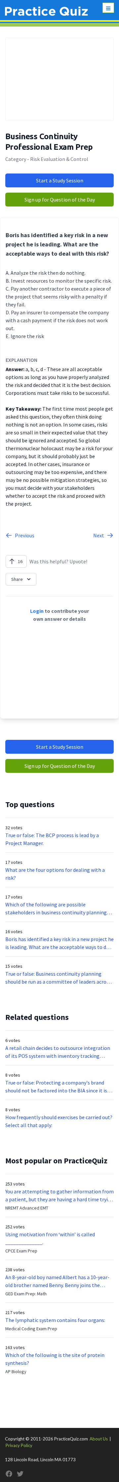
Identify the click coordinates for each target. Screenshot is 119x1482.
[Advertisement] (59, 79)
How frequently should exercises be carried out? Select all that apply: (58, 1121)
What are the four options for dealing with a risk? (55, 874)
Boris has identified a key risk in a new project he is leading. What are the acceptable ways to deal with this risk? (59, 943)
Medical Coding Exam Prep (31, 1329)
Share (17, 579)
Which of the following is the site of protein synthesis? (54, 1359)
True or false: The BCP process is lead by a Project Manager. (52, 839)
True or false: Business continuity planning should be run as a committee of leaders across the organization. (58, 978)
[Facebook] (9, 1473)
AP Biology (15, 1371)
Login (37, 611)
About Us (99, 1438)
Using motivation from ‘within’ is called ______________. (50, 1238)
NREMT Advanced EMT (26, 1208)
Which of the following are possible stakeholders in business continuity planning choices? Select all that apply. (56, 908)
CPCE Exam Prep (21, 1251)
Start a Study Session (59, 180)
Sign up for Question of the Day (59, 199)
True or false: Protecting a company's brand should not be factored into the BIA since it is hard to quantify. (56, 1086)
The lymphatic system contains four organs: (55, 1320)
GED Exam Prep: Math (26, 1294)
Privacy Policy (19, 1445)
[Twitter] (20, 1473)
